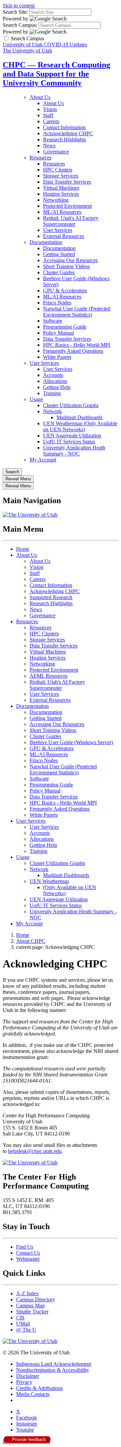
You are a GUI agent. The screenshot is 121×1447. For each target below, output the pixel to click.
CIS (20, 1317)
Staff (48, 115)
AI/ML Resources (49, 676)
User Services (57, 230)
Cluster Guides (59, 272)
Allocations (55, 381)
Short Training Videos (66, 266)
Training (52, 393)
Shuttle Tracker (32, 1311)
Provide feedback (28, 1439)
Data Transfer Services (67, 182)
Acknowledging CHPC (68, 133)
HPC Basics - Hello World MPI (76, 345)
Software (52, 321)
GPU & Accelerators (65, 290)
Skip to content (19, 5)
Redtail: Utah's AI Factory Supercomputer (70, 221)
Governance (56, 151)
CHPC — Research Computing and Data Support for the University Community (56, 73)
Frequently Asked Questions (73, 351)
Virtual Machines (61, 188)
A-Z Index (27, 1293)
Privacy (24, 1382)
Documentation (46, 242)
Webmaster (28, 1259)
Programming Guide (64, 327)
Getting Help (57, 387)
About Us (40, 97)
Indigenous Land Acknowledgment (53, 1364)
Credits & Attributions (39, 1388)
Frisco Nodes (57, 302)
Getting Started (59, 254)
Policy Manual (58, 333)
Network (52, 411)
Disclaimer (27, 1376)
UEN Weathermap (49, 881)
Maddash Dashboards (79, 417)
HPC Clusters (57, 170)
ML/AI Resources (62, 212)
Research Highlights (64, 139)
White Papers (57, 357)
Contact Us (28, 1253)
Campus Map (30, 1305)
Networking (56, 200)
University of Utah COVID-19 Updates (45, 44)
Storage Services (60, 176)
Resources (40, 157)
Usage (36, 399)
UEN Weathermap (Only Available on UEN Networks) (80, 426)
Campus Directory (35, 1299)
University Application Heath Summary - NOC (74, 450)
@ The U (26, 1330)
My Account (43, 460)
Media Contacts (32, 1394)
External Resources (63, 236)
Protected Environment (67, 206)
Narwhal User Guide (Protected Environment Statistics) (76, 312)
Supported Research (51, 597)
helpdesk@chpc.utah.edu (35, 1151)
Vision (50, 109)
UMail (23, 1324)
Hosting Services (61, 194)
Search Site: (15, 12)
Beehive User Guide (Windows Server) (71, 742)
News (49, 145)
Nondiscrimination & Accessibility (52, 1370)
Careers (51, 121)
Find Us (24, 1247)
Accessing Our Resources (70, 260)
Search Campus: (20, 25)
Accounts (53, 375)
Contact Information (64, 127)
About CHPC (30, 941)
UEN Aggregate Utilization (72, 435)
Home (22, 549)
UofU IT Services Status (69, 441)
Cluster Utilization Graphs (70, 405)
